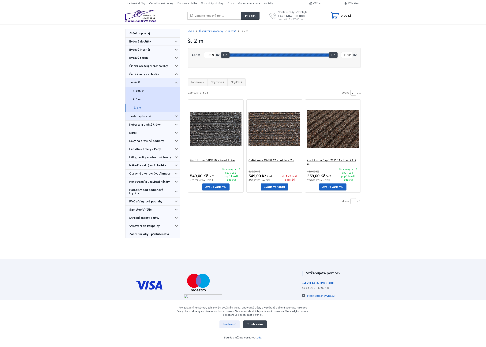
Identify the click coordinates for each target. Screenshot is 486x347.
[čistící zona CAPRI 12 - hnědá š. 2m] (274, 129)
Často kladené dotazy (161, 3)
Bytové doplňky (140, 41)
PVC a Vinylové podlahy (145, 201)
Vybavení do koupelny (144, 226)
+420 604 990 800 (291, 16)
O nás (230, 3)
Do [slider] (333, 55)
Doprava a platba (187, 3)
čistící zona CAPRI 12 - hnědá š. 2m (271, 160)
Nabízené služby (136, 3)
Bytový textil (138, 58)
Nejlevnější (217, 82)
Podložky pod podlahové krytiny (146, 191)
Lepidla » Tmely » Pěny (145, 149)
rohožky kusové (141, 116)
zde (259, 337)
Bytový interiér (139, 50)
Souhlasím (255, 324)
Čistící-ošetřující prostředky (148, 66)
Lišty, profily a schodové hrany (150, 157)
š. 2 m (137, 107)
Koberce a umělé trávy (145, 125)
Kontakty (269, 3)
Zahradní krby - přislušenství (149, 234)
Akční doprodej (139, 33)
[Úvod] (154, 16)
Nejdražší (236, 82)
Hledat (250, 16)
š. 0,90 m (138, 91)
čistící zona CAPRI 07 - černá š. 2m (212, 160)
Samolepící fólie (140, 210)
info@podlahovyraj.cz (321, 296)
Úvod (191, 31)
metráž (135, 82)
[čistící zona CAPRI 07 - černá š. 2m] (215, 129)
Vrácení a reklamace (249, 3)
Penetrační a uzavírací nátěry (149, 182)
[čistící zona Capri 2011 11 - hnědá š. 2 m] (333, 129)
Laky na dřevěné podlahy (146, 141)
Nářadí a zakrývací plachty (147, 165)
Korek (133, 133)
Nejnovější (197, 82)
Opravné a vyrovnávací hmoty (149, 173)
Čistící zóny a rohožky (144, 74)
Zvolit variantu (215, 187)
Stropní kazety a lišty (144, 218)
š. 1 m (136, 99)
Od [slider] (225, 55)
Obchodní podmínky (212, 3)
